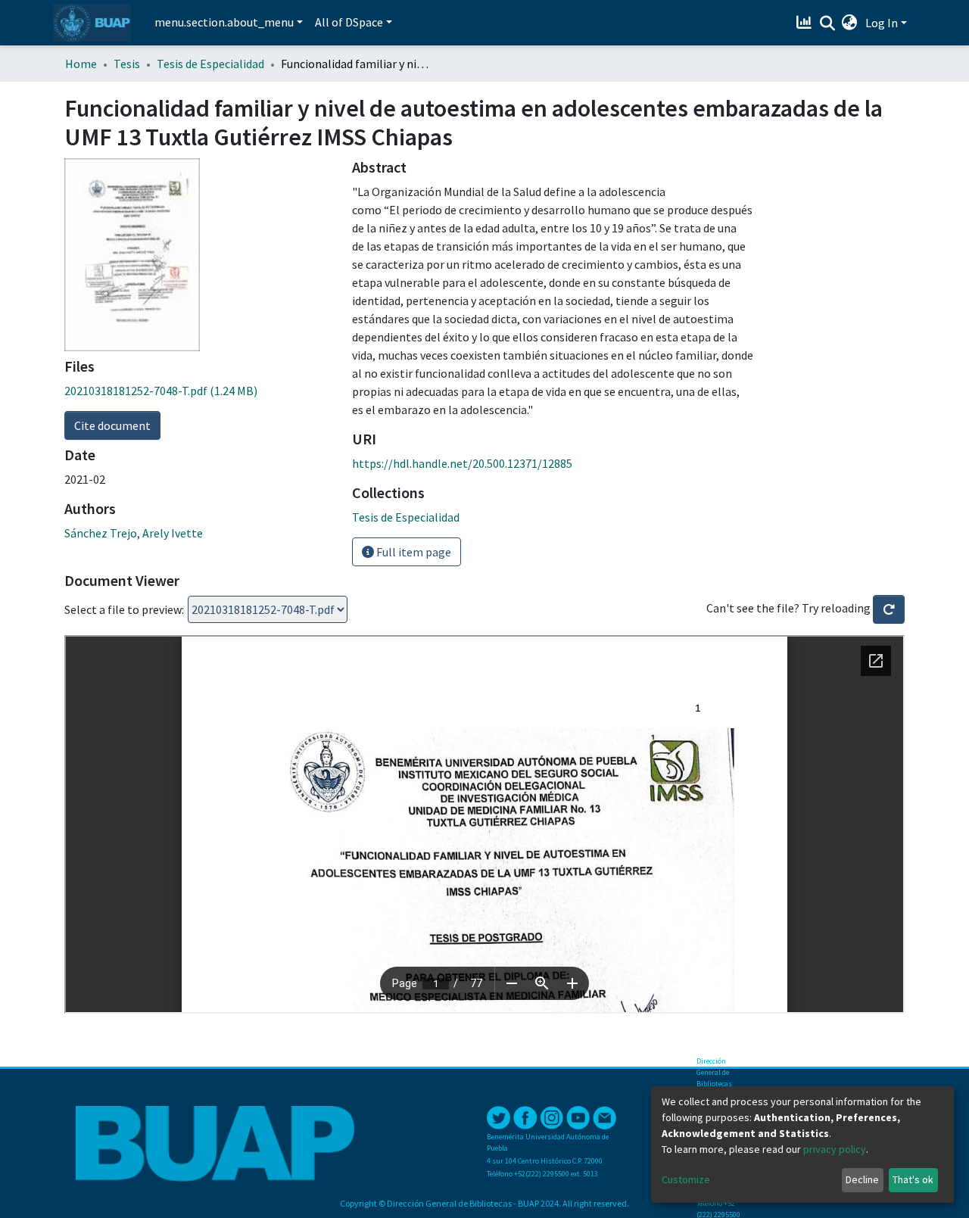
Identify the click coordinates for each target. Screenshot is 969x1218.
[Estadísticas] (806, 23)
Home (81, 63)
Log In (881, 22)
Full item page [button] (412, 551)
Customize (686, 1179)
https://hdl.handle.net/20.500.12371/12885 (462, 463)
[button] (849, 23)
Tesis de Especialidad (210, 63)
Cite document (112, 425)
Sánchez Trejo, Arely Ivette (133, 532)
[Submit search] (827, 23)
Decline (862, 1179)
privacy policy (834, 1149)
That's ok (913, 1179)
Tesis (127, 63)
